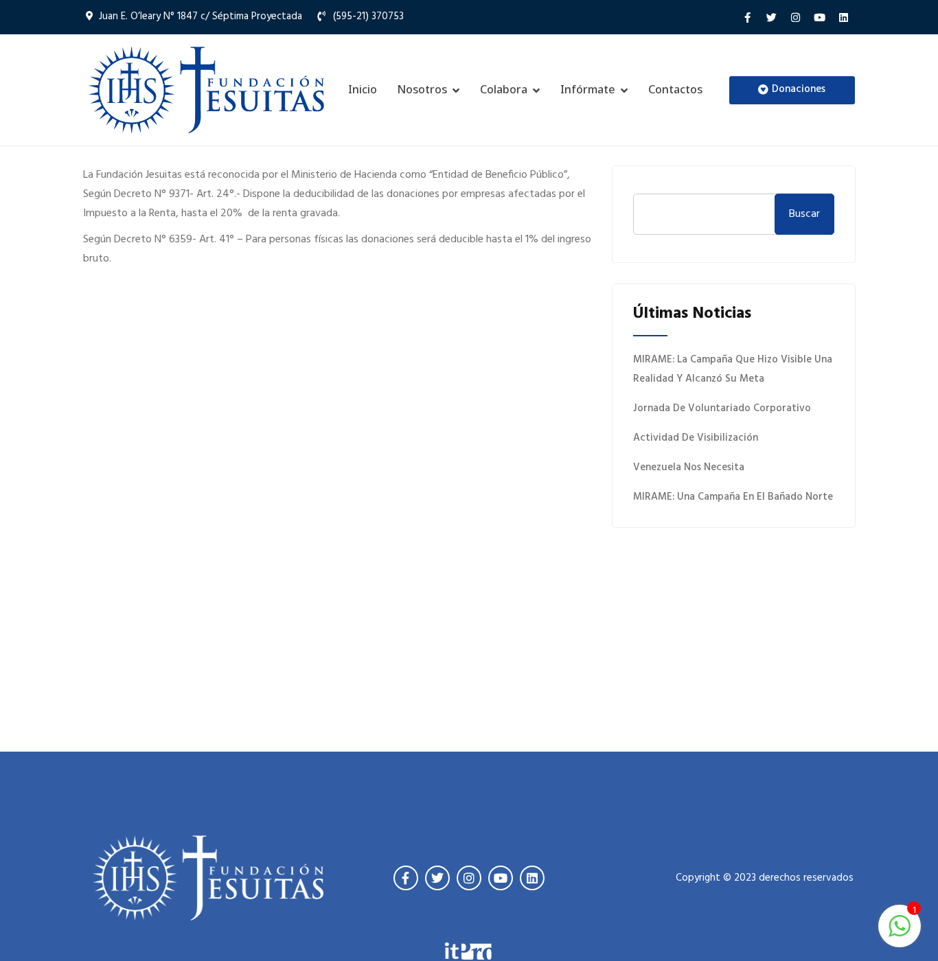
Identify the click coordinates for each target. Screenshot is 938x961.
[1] (900, 926)
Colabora (503, 89)
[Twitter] (771, 17)
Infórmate (587, 89)
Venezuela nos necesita (688, 467)
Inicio (362, 89)
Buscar (804, 214)
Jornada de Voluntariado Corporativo (722, 408)
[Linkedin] (843, 17)
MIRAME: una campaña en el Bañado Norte (733, 497)
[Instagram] (795, 17)
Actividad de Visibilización (695, 438)
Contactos (675, 89)
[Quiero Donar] (733, 603)
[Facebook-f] (747, 17)
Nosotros (422, 89)
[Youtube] (819, 17)
